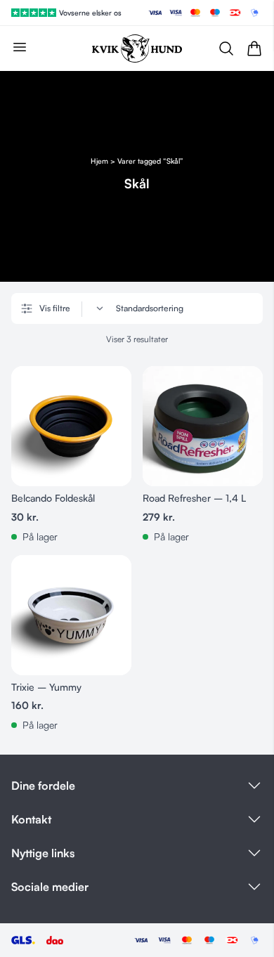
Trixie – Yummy (46, 687)
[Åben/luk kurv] (254, 48)
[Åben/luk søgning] (226, 48)
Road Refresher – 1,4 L (194, 498)
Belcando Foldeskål (53, 498)
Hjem (99, 160)
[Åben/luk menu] (19, 47)
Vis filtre (54, 308)
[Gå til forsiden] (137, 48)
